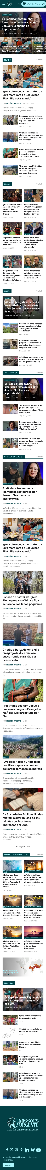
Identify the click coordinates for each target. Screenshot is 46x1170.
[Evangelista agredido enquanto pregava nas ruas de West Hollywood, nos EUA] (10, 1060)
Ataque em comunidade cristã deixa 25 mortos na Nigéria (30, 1044)
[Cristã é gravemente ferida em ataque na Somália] (10, 1033)
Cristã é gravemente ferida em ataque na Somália (30, 1030)
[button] (3, 4)
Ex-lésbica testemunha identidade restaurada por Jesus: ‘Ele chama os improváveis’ (20, 493)
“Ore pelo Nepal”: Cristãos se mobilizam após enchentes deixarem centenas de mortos (30, 169)
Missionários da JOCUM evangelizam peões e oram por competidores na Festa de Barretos (33, 209)
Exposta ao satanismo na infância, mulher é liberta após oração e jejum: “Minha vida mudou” (30, 425)
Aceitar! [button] (8, 1165)
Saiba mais (17, 1160)
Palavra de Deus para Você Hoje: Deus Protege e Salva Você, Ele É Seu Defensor (33, 914)
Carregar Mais (22, 847)
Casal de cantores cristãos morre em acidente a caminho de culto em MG (32, 274)
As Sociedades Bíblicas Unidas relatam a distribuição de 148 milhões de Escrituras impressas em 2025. (23, 819)
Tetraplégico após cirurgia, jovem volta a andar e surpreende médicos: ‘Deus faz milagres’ (31, 408)
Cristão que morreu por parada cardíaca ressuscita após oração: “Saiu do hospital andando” (31, 442)
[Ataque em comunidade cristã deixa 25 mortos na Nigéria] (10, 1046)
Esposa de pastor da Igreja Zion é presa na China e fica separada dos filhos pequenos (31, 119)
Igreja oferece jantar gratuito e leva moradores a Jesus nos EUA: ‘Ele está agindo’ (23, 95)
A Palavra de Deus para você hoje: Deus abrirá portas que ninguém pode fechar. (33, 878)
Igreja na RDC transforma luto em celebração (30, 1017)
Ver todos (39, 60)
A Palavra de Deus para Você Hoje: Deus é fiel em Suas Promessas (33, 944)
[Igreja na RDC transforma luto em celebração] (10, 1020)
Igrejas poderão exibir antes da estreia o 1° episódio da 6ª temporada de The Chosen (12, 209)
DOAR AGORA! (36, 3)
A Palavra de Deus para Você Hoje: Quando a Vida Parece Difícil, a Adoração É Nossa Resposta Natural (12, 881)
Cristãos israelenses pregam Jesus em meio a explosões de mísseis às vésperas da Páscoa (30, 344)
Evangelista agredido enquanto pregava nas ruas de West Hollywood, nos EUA (31, 1060)
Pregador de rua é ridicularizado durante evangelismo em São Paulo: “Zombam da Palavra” (12, 275)
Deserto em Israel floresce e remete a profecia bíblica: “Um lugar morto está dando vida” (31, 327)
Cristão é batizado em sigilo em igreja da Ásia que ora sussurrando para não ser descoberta (31, 136)
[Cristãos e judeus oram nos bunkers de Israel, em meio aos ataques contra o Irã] (10, 361)
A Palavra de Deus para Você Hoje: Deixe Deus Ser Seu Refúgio (12, 912)
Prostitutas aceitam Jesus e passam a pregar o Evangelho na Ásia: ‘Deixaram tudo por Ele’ (31, 153)
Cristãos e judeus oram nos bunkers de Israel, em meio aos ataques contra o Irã (31, 359)
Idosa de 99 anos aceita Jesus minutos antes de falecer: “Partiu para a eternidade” (33, 242)
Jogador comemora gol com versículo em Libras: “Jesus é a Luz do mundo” (12, 241)
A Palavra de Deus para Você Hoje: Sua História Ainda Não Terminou (11, 944)
